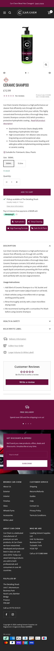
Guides (32, 496)
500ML (8, 163)
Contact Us (34, 506)
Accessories (8, 515)
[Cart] (49, 12)
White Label (8, 520)
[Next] (49, 73)
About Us (7, 486)
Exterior (6, 491)
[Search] (10, 12)
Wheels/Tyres (8, 510)
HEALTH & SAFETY (11, 321)
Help (32, 501)
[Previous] (4, 73)
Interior (6, 496)
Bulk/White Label (12, 329)
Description (9, 246)
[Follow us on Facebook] (6, 614)
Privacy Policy (35, 510)
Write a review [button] (27, 382)
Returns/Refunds (37, 491)
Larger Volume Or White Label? (21, 352)
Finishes (6, 501)
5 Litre (20, 163)
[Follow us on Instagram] (13, 614)
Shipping (33, 486)
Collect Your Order (15, 345)
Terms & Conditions (38, 515)
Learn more (39, 3)
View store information (15, 206)
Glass (5, 506)
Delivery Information (17, 339)
